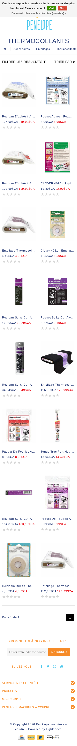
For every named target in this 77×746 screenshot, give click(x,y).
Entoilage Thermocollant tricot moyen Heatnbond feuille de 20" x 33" (19, 250)
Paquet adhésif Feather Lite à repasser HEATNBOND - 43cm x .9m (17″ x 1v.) (57, 116)
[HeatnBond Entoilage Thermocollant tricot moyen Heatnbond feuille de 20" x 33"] (19, 224)
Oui (51, 8)
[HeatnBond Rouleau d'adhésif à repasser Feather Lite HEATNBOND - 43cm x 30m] (19, 90)
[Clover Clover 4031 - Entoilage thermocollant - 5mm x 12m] (57, 224)
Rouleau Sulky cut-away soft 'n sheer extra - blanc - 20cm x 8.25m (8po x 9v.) (19, 384)
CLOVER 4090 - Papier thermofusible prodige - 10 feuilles (57, 183)
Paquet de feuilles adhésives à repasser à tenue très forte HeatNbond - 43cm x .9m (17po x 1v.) (19, 451)
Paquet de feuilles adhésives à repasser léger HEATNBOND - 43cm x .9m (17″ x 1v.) (57, 518)
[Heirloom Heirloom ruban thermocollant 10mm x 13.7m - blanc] (19, 559)
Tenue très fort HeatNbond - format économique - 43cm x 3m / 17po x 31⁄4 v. (57, 451)
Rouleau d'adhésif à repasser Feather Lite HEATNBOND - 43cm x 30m (19, 116)
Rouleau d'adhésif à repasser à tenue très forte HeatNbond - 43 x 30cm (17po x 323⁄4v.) (19, 183)
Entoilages (43, 49)
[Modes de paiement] (21, 737)
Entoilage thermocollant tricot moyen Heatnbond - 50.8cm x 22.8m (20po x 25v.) (57, 585)
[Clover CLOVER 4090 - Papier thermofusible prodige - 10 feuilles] (57, 157)
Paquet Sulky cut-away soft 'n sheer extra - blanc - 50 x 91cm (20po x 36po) (57, 317)
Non (62, 8)
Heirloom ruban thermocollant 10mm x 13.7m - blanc (19, 585)
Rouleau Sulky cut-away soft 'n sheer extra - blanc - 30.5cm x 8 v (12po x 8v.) (19, 317)
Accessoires (22, 49)
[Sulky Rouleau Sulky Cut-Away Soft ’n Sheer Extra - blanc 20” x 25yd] (19, 492)
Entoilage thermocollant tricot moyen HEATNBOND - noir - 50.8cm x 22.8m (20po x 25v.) (57, 384)
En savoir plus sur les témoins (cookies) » (38, 13)
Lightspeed (54, 729)
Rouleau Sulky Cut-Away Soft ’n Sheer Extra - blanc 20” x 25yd (19, 518)
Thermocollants (66, 49)
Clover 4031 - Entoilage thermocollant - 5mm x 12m (57, 250)
